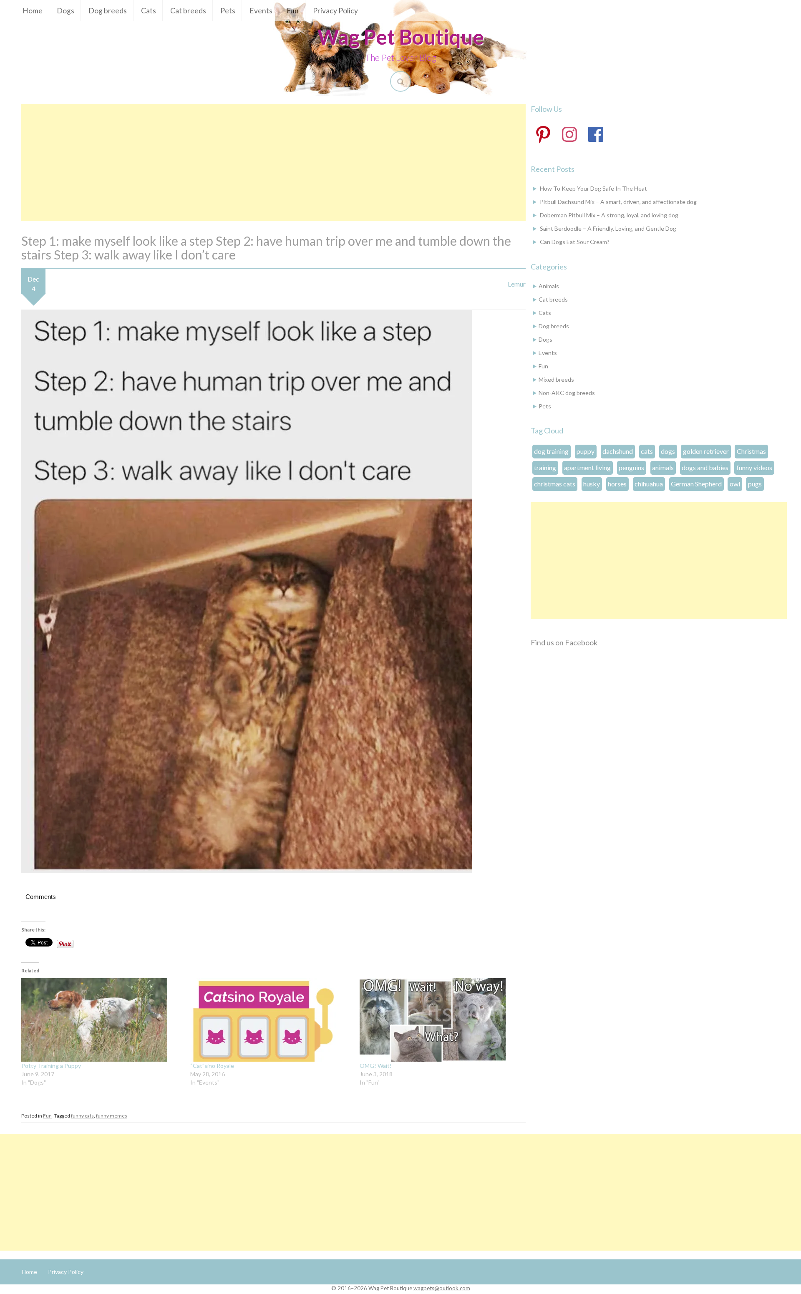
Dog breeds (107, 10)
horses (617, 484)
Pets (227, 10)
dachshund (617, 451)
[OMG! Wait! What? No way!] (440, 1020)
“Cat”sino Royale (212, 1065)
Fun (293, 10)
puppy (585, 451)
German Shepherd (696, 484)
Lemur (517, 284)
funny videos (754, 467)
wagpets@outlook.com (441, 1288)
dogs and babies (705, 467)
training (545, 467)
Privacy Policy (335, 10)
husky (591, 484)
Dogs (65, 10)
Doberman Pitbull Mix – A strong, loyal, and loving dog (609, 215)
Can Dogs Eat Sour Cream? (575, 241)
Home (33, 10)
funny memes (111, 1116)
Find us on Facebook (564, 642)
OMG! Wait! (376, 1065)
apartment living (587, 467)
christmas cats (554, 484)
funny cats (82, 1116)
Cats (148, 10)
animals (663, 467)
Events (260, 10)
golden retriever (706, 451)
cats (647, 451)
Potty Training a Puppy (51, 1065)
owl (735, 484)
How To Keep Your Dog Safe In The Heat (593, 188)
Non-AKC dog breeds (567, 392)
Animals (549, 286)
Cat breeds (188, 10)
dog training (551, 451)
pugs (755, 484)
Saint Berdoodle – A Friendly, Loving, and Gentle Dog (608, 228)
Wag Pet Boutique (400, 37)
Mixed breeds (556, 379)
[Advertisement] (273, 162)
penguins (631, 467)
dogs (668, 451)
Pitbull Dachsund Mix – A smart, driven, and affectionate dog (618, 201)
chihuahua (649, 484)
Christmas (751, 451)
